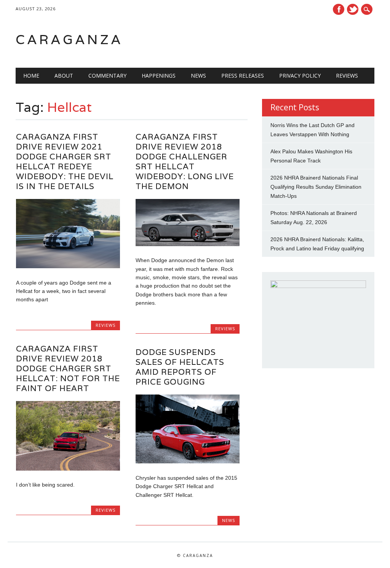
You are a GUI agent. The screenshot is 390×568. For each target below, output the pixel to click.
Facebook (338, 9)
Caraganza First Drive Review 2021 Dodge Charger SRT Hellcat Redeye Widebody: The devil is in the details (64, 161)
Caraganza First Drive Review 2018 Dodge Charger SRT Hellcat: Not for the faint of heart (68, 368)
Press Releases (242, 75)
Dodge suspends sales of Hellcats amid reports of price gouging (180, 367)
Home (31, 75)
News (198, 75)
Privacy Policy (300, 75)
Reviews (347, 75)
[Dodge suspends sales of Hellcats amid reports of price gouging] (188, 461)
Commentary (107, 75)
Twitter (352, 9)
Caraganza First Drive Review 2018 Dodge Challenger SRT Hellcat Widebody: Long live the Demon (185, 161)
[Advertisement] (277, 39)
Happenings (159, 75)
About (63, 75)
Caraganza (69, 39)
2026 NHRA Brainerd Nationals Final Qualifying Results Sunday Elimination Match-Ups (315, 187)
